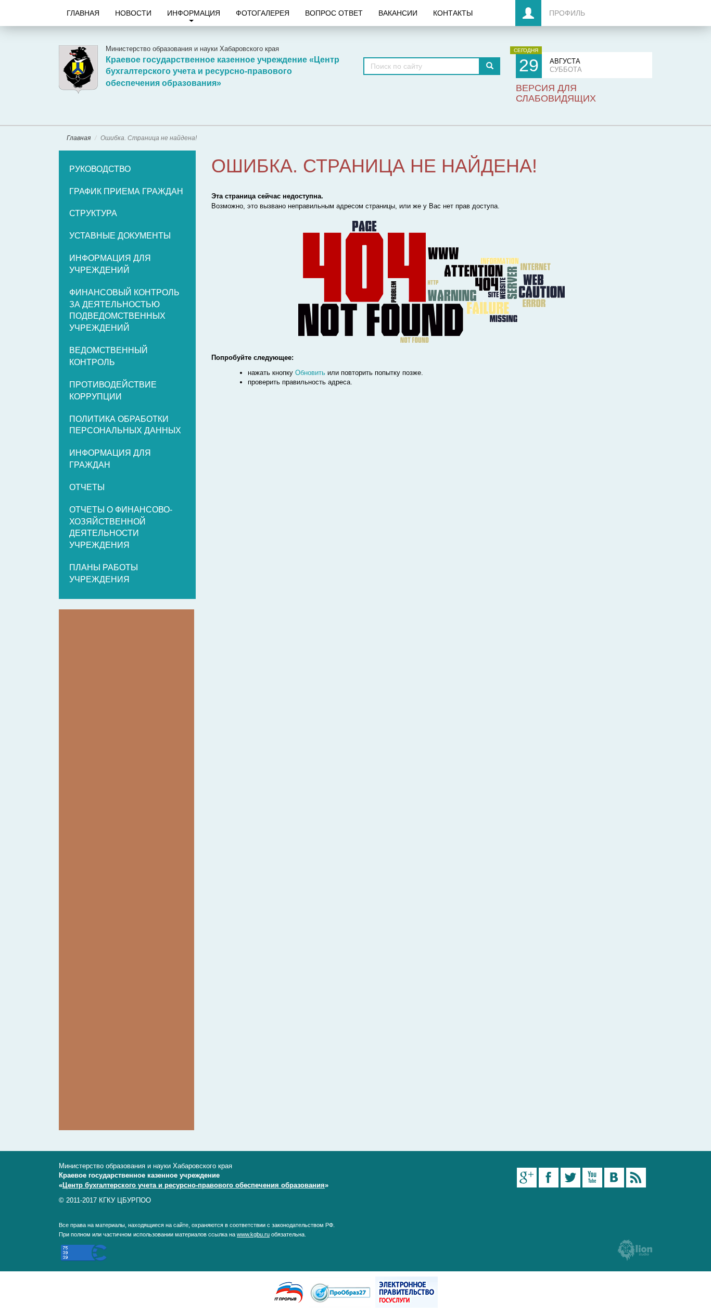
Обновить (310, 373)
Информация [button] (193, 13)
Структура (93, 213)
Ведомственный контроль (108, 356)
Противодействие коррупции (113, 390)
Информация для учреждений (110, 264)
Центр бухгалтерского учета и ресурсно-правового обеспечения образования (193, 1185)
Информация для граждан (110, 458)
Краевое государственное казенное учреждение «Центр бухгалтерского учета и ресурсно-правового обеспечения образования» (222, 71)
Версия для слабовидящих (556, 93)
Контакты (453, 13)
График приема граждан (126, 191)
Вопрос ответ (334, 13)
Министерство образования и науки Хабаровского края (192, 49)
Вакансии (397, 13)
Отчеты (87, 487)
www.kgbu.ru (253, 1234)
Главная (83, 13)
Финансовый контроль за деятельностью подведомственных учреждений (124, 310)
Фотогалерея (262, 13)
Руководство (100, 169)
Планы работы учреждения (103, 573)
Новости (133, 13)
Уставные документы (120, 235)
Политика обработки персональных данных (125, 425)
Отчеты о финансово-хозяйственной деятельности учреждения (120, 527)
